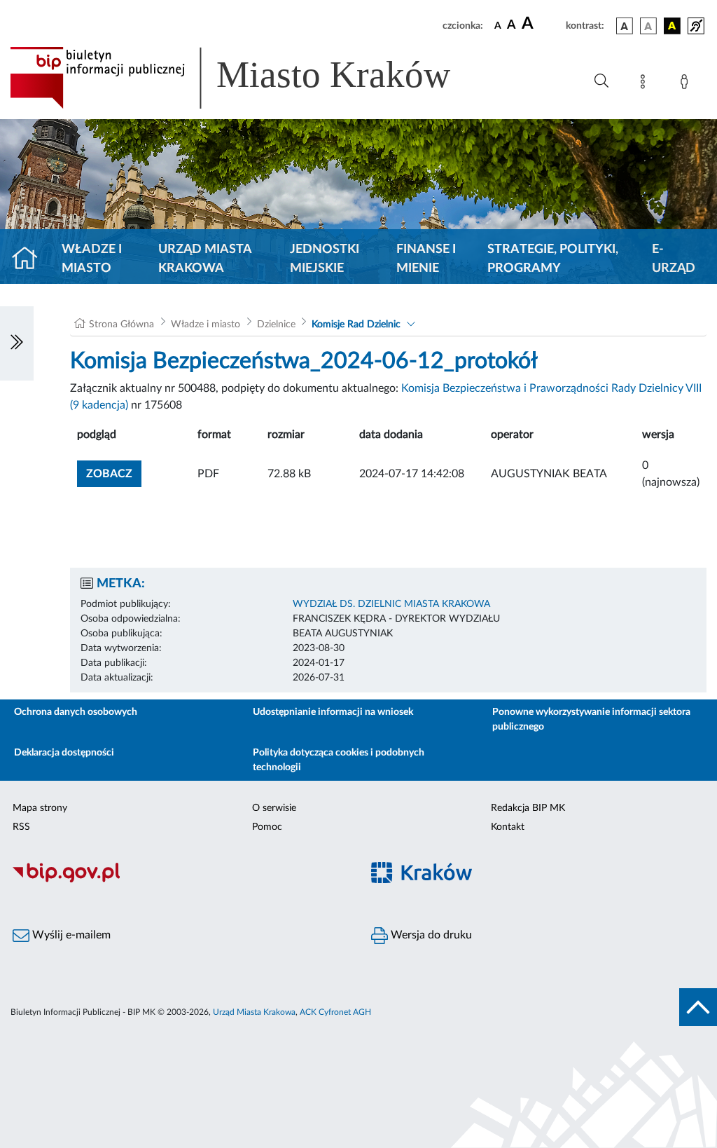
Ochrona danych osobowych (75, 712)
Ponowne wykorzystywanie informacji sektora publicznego (591, 719)
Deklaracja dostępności (64, 753)
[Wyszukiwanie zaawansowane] (601, 81)
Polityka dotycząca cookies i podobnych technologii (338, 760)
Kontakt (507, 827)
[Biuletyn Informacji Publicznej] (179, 880)
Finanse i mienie (426, 259)
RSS (21, 827)
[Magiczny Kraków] (537, 880)
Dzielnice (276, 324)
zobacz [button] (113, 473)
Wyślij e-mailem (70, 935)
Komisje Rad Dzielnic (356, 324)
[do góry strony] (698, 1007)
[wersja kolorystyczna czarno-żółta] (672, 25)
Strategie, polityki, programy (552, 259)
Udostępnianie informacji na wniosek (333, 712)
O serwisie (274, 808)
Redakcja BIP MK (528, 808)
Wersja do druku (430, 935)
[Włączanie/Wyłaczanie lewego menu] (17, 343)
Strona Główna (121, 324)
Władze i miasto (92, 259)
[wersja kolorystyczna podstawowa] (624, 25)
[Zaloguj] (687, 84)
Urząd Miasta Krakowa (204, 259)
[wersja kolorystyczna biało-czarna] (648, 25)
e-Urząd (673, 259)
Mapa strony (40, 808)
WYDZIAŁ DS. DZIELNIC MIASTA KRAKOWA (391, 604)
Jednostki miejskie (324, 259)
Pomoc (267, 827)
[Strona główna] (30, 259)
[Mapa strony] (645, 84)
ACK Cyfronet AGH (335, 1012)
